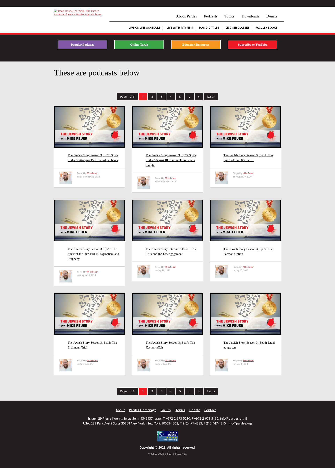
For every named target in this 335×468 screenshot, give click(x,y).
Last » (211, 97)
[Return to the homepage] (80, 12)
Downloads (250, 16)
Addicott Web (179, 453)
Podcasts (211, 16)
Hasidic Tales (209, 28)
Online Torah (139, 44)
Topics (230, 16)
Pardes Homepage (142, 410)
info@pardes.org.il (233, 418)
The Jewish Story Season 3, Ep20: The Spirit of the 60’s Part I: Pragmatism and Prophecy (93, 253)
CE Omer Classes (237, 28)
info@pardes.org (240, 423)
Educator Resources (195, 44)
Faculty (166, 410)
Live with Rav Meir (179, 28)
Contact (210, 410)
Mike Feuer (92, 173)
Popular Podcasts (82, 44)
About (120, 410)
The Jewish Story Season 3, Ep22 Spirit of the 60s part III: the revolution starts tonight (171, 160)
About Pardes (186, 16)
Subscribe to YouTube (252, 44)
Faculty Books (266, 28)
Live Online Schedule (144, 28)
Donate (271, 16)
